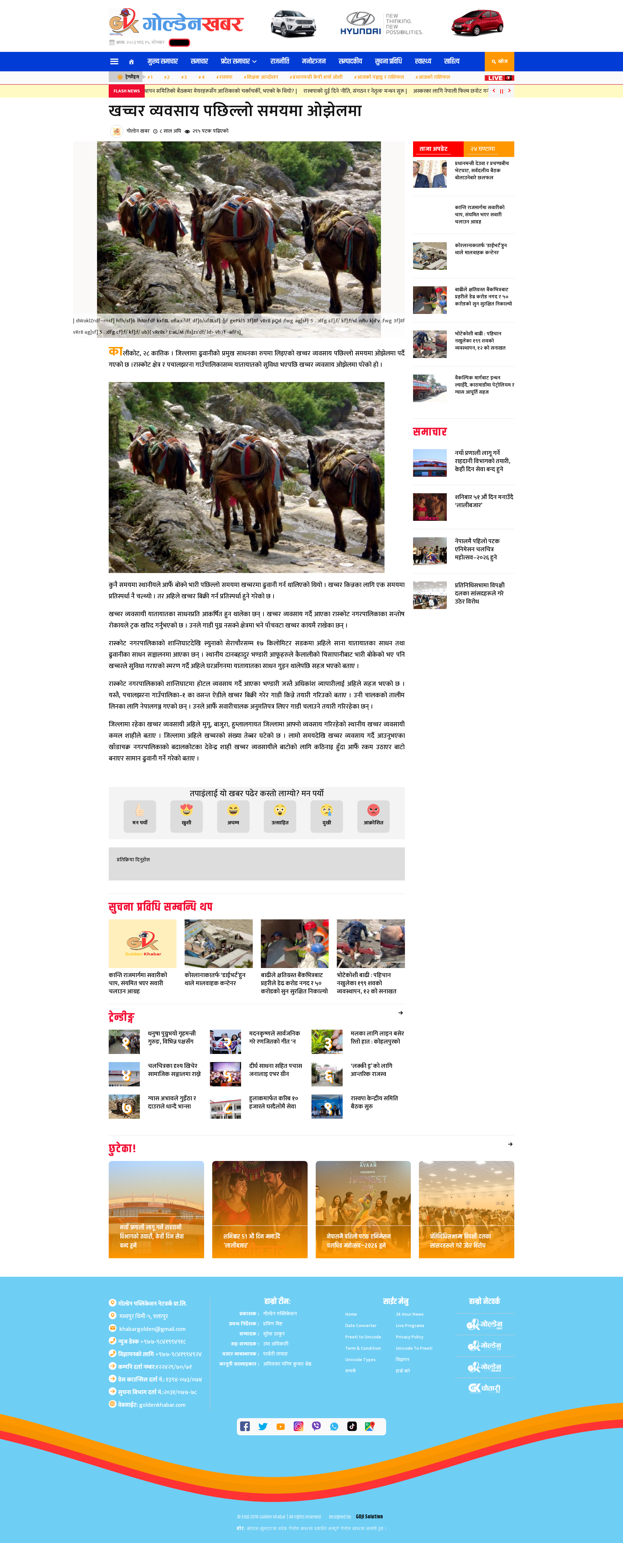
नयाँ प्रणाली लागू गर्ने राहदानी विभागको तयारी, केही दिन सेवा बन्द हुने (152, 1237)
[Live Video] (499, 76)
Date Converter (360, 1325)
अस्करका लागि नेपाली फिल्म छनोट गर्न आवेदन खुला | (434, 91)
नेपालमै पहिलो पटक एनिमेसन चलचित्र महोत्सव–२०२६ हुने (359, 1241)
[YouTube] (281, 1426)
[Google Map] (370, 1426)
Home (351, 1314)
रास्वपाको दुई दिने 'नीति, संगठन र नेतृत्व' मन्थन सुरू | (323, 91)
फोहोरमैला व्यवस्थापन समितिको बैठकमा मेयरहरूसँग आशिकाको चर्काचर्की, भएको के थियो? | (172, 91)
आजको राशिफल (434, 77)
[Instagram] (298, 1426)
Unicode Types (360, 1359)
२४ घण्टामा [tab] (482, 149)
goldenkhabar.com (162, 1405)
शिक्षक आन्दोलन (262, 77)
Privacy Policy (409, 1337)
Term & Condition (363, 1348)
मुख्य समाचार (163, 61)
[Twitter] (263, 1426)
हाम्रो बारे (403, 1371)
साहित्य (451, 61)
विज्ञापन (402, 1359)
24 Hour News (410, 1314)
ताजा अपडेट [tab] (433, 149)
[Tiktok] (352, 1426)
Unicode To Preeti (414, 1348)
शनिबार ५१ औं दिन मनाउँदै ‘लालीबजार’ (252, 1241)
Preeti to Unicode (363, 1337)
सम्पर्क (350, 1371)
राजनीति (280, 61)
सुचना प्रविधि (388, 61)
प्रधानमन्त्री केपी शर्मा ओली (318, 77)
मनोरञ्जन (314, 61)
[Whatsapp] (334, 1426)
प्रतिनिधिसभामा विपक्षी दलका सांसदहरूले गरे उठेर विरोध (460, 1241)
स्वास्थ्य (423, 61)
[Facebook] (245, 1426)
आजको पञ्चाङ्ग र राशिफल (380, 77)
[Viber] (316, 1426)
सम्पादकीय (350, 61)
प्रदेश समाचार (236, 61)
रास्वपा (225, 77)
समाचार (199, 61)
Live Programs (410, 1325)
